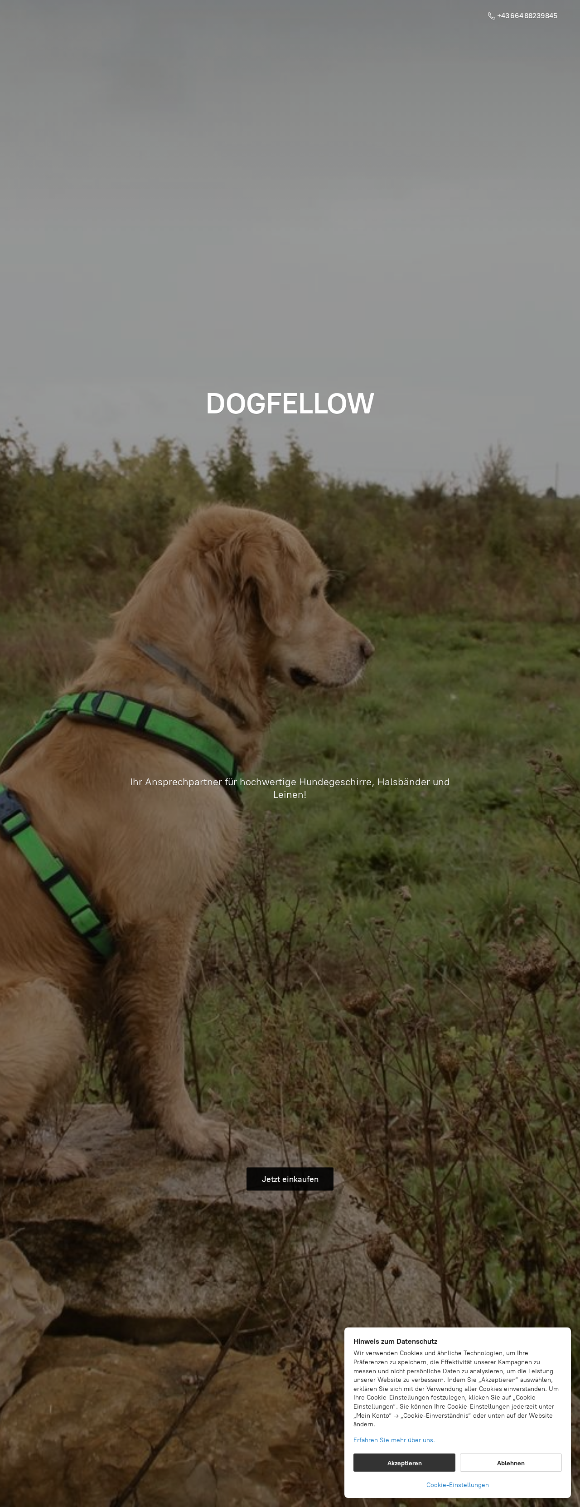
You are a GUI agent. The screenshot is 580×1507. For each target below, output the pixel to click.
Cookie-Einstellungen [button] (457, 1485)
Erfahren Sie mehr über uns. (394, 1440)
